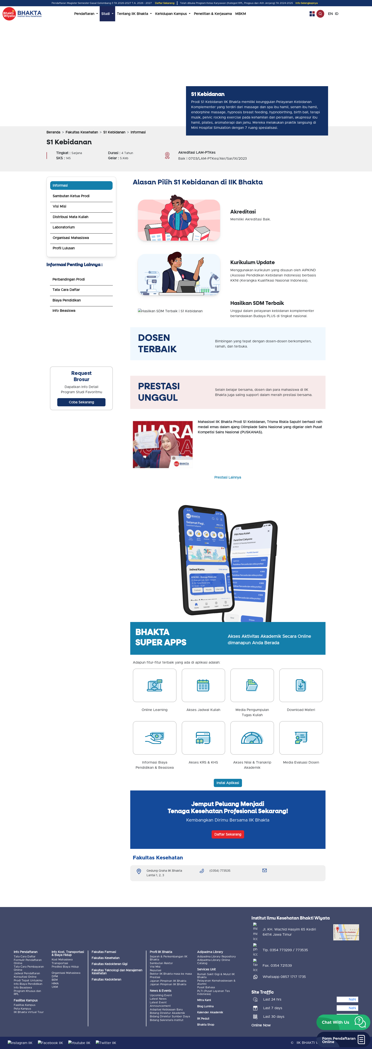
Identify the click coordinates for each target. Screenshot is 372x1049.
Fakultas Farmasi (104, 952)
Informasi (60, 185)
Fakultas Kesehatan (82, 132)
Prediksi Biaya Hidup (65, 966)
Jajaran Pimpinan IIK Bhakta (168, 981)
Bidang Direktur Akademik (167, 1013)
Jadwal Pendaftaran (27, 973)
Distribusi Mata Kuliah (70, 217)
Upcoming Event (161, 995)
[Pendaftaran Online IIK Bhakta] (81, 342)
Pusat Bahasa (206, 987)
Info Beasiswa (64, 310)
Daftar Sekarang (164, 3)
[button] (343, 1022)
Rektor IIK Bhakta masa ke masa (171, 974)
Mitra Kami (204, 1000)
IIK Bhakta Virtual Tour (29, 1012)
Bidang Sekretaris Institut (166, 1020)
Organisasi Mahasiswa (71, 238)
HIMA (55, 983)
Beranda (53, 132)
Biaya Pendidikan (67, 300)
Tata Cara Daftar (66, 289)
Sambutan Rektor (161, 963)
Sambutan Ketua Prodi (71, 196)
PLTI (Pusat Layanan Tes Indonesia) (213, 993)
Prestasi (155, 977)
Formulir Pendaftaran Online (28, 962)
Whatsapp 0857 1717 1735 (284, 977)
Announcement (160, 1006)
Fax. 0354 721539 (277, 965)
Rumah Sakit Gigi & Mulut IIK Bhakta (216, 976)
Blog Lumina (205, 1006)
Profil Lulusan (64, 248)
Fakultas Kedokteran (106, 979)
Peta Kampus (22, 1008)
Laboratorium (64, 227)
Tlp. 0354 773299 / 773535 (285, 950)
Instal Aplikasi (228, 783)
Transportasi (60, 963)
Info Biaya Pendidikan (28, 984)
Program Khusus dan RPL (27, 993)
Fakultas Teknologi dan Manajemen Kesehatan (117, 972)
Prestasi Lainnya (227, 477)
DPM (55, 976)
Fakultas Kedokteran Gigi (109, 964)
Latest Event (158, 1002)
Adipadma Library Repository (216, 956)
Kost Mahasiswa (62, 959)
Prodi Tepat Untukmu (28, 980)
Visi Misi (59, 206)
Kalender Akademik (210, 1012)
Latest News (158, 999)
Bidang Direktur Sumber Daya (170, 1016)
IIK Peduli (203, 1018)
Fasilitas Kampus (24, 1005)
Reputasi (155, 970)
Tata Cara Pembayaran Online (29, 968)
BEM (55, 980)
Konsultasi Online (25, 977)
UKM (55, 987)
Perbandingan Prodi (69, 279)
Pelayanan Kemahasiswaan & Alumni (216, 982)
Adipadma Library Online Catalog (213, 962)
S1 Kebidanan (114, 132)
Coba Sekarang (81, 402)
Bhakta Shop (205, 1024)
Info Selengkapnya (307, 3)
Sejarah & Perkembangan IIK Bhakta (168, 958)
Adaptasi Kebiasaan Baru (166, 1009)
